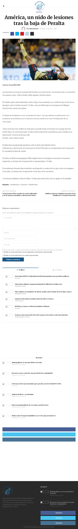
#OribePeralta (32, 184)
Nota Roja (15, 385)
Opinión (23, 364)
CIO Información (32, 29)
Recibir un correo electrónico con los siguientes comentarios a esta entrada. (28, 252)
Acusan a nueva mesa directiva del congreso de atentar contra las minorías (41, 315)
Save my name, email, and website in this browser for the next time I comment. (33, 250)
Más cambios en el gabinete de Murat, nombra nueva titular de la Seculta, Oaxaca (43, 292)
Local (16, 300)
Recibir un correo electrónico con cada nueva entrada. (21, 255)
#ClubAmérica (15, 184)
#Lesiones (24, 184)
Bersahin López (16, 364)
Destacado (18, 286)
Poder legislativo (20, 317)
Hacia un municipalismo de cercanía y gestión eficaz (30, 405)
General (23, 407)
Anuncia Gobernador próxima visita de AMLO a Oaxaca (34, 299)
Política (17, 278)
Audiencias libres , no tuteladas (23, 394)
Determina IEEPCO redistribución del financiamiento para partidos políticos (42, 276)
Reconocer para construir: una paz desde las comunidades (32, 373)
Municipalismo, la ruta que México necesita (27, 362)
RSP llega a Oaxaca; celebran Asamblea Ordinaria (32, 306)
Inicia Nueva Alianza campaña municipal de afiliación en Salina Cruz (38, 284)
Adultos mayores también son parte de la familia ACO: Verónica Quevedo (60, 194)
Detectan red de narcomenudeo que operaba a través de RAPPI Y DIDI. (36, 384)
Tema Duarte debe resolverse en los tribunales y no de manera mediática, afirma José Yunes (19, 194)
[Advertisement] (39, 339)
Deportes (39, 12)
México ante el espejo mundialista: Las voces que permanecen (33, 416)
